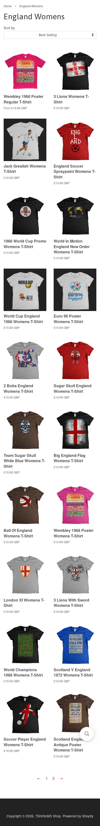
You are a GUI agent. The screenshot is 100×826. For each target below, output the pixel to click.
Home (8, 6)
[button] (87, 734)
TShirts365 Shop (48, 815)
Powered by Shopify (78, 815)
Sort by (9, 27)
